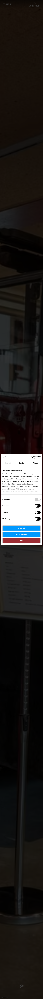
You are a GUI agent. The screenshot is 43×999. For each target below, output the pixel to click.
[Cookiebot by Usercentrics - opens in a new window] (31, 457)
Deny (21, 540)
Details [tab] (21, 463)
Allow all (21, 528)
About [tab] (35, 463)
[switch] (38, 506)
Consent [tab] (8, 463)
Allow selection (21, 534)
